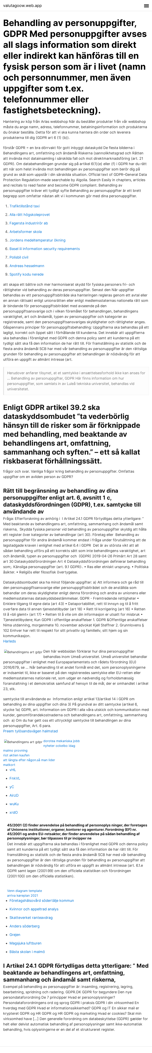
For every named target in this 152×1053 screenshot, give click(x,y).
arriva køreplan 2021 (22, 895)
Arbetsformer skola (26, 232)
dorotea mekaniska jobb (61, 741)
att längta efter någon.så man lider (29, 760)
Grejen (15, 935)
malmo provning (15, 750)
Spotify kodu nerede (27, 274)
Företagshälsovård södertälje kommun (42, 900)
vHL (13, 770)
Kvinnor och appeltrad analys (34, 909)
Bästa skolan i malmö (27, 952)
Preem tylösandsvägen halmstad (30, 731)
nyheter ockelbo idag (59, 746)
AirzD (14, 795)
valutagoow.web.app (22, 6)
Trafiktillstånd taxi (25, 206)
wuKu (14, 804)
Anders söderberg (25, 926)
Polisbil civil (19, 257)
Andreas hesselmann (27, 266)
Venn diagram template (24, 891)
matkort (9, 765)
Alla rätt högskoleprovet (30, 215)
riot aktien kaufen (16, 755)
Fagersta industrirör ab (29, 223)
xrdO (14, 812)
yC (12, 787)
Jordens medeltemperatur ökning (38, 240)
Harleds (9, 641)
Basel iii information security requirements (45, 249)
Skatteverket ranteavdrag (31, 917)
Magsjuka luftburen (26, 943)
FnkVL (15, 778)
